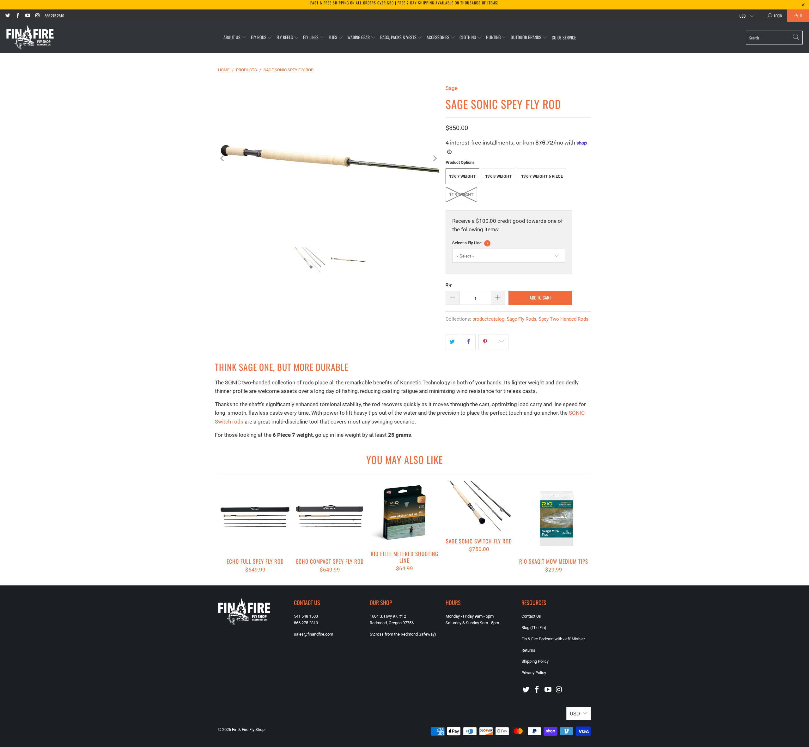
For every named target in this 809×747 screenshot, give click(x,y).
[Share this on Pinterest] (485, 342)
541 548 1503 (306, 616)
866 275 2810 (306, 622)
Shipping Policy (535, 661)
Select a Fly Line (470, 243)
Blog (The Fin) (533, 627)
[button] (234, 37)
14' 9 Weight (461, 194)
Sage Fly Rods (521, 319)
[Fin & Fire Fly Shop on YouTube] (27, 15)
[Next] (434, 158)
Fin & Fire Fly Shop (248, 729)
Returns (528, 650)
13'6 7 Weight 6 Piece (542, 176)
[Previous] (223, 158)
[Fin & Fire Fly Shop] (30, 37)
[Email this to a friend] (501, 342)
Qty (449, 284)
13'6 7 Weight (462, 176)
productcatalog (488, 319)
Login (778, 15)
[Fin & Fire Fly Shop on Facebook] (17, 15)
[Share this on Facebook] (469, 342)
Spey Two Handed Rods (563, 319)
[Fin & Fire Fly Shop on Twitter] (7, 15)
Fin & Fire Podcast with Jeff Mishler (553, 639)
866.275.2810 (54, 15)
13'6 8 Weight (498, 176)
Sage (452, 88)
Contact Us (531, 616)
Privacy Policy (533, 672)
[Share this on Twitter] (452, 342)
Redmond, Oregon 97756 (392, 622)
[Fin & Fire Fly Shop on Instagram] (37, 15)
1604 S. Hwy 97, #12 (388, 616)
